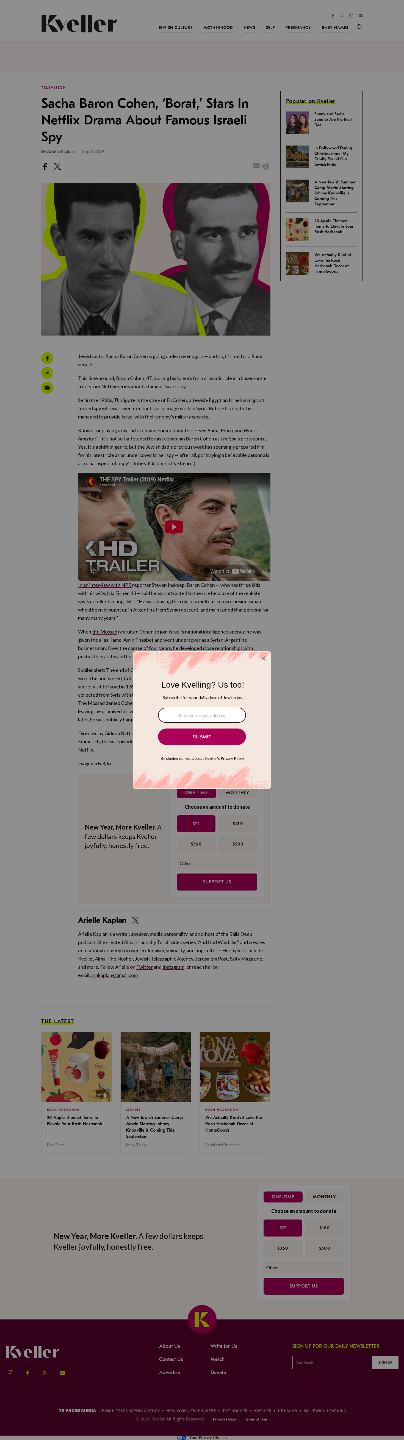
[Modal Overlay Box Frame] (202, 720)
